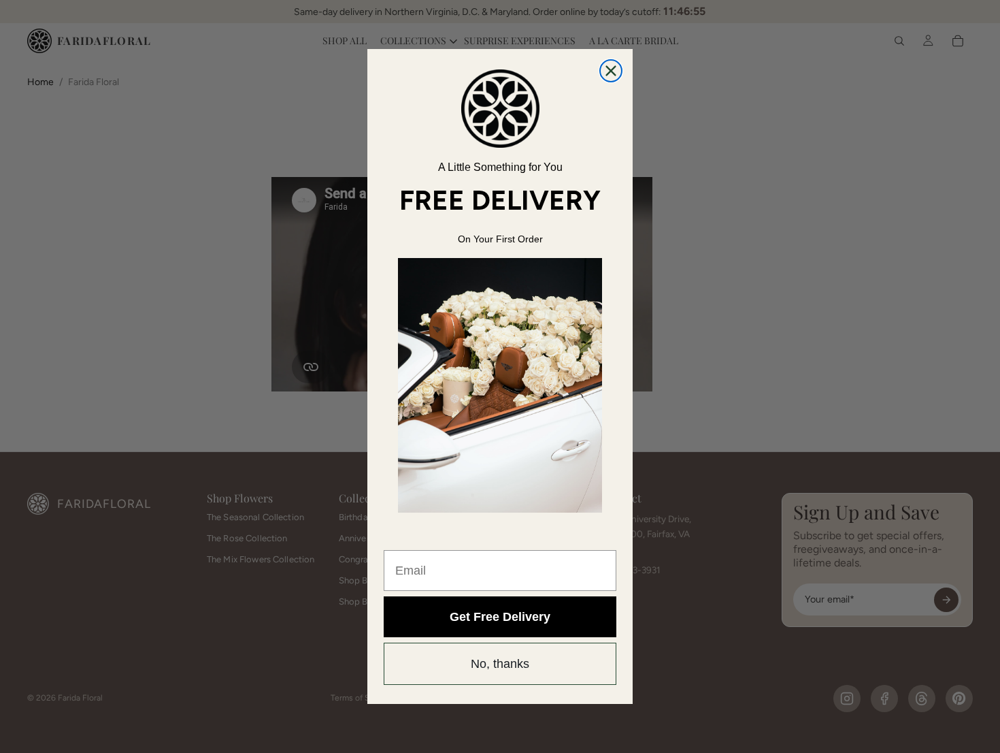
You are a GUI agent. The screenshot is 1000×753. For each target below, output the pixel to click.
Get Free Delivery (500, 617)
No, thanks (500, 664)
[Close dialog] (611, 71)
